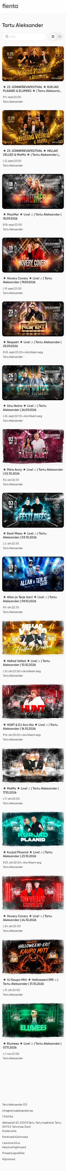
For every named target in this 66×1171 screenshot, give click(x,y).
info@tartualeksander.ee (17, 1110)
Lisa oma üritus (11, 1142)
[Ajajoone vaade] (60, 36)
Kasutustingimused (14, 1147)
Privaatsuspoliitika (13, 1153)
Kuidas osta (9, 1130)
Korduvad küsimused (15, 1136)
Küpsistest (8, 1159)
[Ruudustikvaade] (53, 36)
